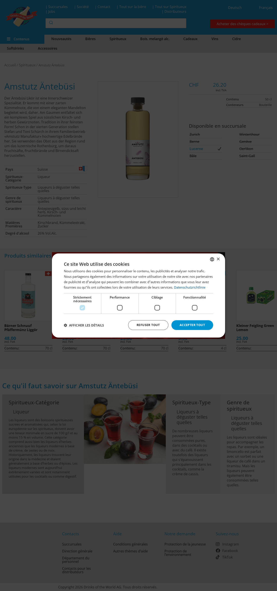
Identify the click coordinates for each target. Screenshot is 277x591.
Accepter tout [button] (192, 325)
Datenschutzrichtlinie (189, 287)
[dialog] (138, 295)
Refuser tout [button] (148, 325)
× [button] (218, 259)
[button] (84, 325)
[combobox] (212, 259)
